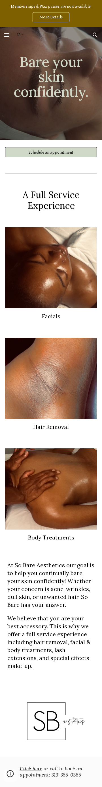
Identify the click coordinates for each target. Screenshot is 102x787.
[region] (51, 13)
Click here (31, 769)
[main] (51, 83)
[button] (7, 35)
